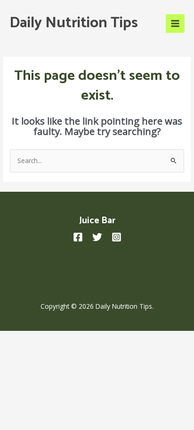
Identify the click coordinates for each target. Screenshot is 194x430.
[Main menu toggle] (175, 23)
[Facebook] (78, 237)
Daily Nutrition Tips (73, 23)
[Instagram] (116, 237)
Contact (97, 273)
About (97, 262)
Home (97, 251)
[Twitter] (97, 237)
